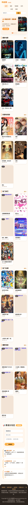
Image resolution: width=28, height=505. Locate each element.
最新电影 (9, 487)
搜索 (18, 13)
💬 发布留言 (9, 444)
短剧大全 (21, 487)
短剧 (16, 9)
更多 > (25, 38)
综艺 (22, 6)
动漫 (11, 9)
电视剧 (16, 6)
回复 (5, 456)
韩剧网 (3, 487)
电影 (11, 6)
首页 (6, 6)
